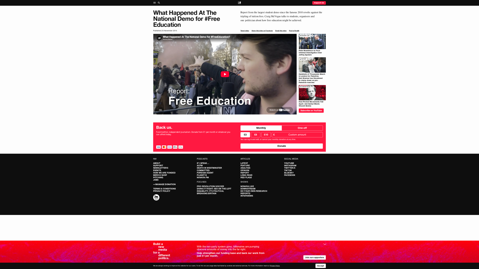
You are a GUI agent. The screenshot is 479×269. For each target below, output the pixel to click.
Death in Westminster (209, 168)
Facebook (289, 175)
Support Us (319, 3)
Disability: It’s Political (210, 191)
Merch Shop (160, 175)
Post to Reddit (294, 31)
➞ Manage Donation (164, 184)
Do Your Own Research (253, 191)
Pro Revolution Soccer (210, 186)
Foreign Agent (205, 172)
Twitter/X (289, 168)
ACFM (200, 165)
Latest (244, 163)
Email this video (281, 31)
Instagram (290, 165)
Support (158, 165)
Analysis (245, 168)
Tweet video (244, 31)
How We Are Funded (164, 172)
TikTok (288, 170)
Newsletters (160, 168)
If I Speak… (203, 163)
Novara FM (203, 177)
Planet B (202, 175)
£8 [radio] (255, 134)
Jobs (156, 180)
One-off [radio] (302, 127)
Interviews (246, 196)
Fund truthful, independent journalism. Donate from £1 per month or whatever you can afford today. (193, 133)
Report (244, 172)
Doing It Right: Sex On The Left (214, 188)
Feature (245, 165)
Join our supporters (314, 257)
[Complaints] (156, 197)
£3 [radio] (245, 134)
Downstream (248, 188)
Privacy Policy (161, 191)
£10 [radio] (266, 134)
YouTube (289, 163)
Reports (245, 193)
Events (157, 170)
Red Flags (246, 177)
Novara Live (247, 186)
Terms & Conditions (164, 188)
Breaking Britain (206, 193)
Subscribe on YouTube (311, 110)
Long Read (246, 175)
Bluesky (289, 172)
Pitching (158, 177)
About (156, 163)
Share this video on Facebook (262, 31)
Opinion (244, 170)
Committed (203, 170)
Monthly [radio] (261, 127)
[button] (155, 2)
